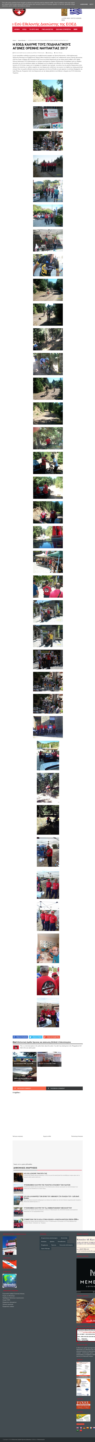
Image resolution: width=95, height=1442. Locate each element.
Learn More (84, 4)
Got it (91, 4)
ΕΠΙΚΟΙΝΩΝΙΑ (27, 33)
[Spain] (87, 1428)
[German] (84, 1428)
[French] (81, 1428)
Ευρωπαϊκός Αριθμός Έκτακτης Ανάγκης (13, 1293)
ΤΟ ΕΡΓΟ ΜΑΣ (34, 29)
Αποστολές (64, 1238)
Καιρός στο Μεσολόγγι (9, 1295)
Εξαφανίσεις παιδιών (8, 1306)
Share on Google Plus (53, 1037)
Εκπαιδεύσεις (62, 1241)
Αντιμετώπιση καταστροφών (49, 1238)
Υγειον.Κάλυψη (59, 52)
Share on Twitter (37, 1037)
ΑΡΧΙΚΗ (17, 29)
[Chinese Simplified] (81, 1431)
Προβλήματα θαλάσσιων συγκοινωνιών (13, 1298)
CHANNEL (16, 33)
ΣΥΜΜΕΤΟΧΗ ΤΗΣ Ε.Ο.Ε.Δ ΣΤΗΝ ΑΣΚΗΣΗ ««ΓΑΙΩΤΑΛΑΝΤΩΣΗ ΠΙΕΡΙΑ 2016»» (51, 1219)
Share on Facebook (22, 1037)
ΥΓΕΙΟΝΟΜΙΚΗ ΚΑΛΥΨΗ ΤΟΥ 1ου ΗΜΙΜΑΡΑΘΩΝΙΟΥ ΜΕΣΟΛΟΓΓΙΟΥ (48, 1208)
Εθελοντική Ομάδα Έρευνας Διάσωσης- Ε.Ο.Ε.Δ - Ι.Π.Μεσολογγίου (28, 1439)
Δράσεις (52, 1241)
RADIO (75, 29)
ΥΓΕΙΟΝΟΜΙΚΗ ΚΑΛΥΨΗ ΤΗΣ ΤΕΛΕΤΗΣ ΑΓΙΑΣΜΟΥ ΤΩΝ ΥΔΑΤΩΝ (47, 1185)
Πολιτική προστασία (8, 1304)
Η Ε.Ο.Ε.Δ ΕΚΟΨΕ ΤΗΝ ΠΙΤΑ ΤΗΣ (35, 1173)
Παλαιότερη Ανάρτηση (77, 1136)
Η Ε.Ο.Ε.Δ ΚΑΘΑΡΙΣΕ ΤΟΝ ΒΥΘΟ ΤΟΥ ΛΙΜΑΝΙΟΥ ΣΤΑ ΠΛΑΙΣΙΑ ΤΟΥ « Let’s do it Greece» (51, 1197)
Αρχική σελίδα (47, 1136)
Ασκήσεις (43, 1241)
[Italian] (91, 1428)
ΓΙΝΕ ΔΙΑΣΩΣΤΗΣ (47, 29)
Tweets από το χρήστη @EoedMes (22, 1164)
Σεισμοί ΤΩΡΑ (6, 1300)
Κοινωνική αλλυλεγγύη (66, 1245)
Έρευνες (53, 1245)
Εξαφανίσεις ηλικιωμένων (10, 1302)
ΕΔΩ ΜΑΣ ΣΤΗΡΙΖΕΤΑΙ (63, 29)
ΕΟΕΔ (24, 29)
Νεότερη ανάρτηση (18, 1136)
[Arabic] (77, 1431)
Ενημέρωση (44, 1245)
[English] (77, 1428)
